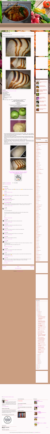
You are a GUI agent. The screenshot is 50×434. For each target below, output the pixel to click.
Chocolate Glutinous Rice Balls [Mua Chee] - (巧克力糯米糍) (42, 335)
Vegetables (37, 257)
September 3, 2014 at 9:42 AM (8, 230)
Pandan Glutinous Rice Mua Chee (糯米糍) (41, 325)
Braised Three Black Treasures (41, 316)
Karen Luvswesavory (7, 198)
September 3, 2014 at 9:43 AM (8, 234)
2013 (38, 364)
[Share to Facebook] (16, 182)
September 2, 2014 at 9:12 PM (8, 200)
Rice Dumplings (38, 234)
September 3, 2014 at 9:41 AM (8, 226)
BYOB (37, 159)
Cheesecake (37, 162)
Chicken (37, 163)
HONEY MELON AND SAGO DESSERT (42, 101)
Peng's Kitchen (36, 417)
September (39, 315)
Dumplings (37, 183)
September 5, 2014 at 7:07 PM (8, 246)
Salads (37, 237)
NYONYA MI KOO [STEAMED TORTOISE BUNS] (42, 98)
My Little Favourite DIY (23, 172)
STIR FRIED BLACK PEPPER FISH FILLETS (42, 86)
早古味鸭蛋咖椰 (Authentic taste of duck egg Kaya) (41, 413)
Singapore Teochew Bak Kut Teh (41, 329)
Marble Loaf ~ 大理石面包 (40, 407)
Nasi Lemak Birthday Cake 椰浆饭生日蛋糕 (41, 423)
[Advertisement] (41, 44)
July (38, 355)
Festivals (37, 190)
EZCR (37, 189)
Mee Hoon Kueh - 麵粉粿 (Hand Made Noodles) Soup (42, 105)
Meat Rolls (37, 207)
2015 (38, 309)
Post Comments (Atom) (20, 271)
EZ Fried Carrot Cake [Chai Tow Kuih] (41, 323)
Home (18, 266)
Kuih (36, 203)
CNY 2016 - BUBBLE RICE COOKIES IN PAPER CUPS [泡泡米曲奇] (43, 90)
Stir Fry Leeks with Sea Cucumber (41, 352)
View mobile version (18, 268)
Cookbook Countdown (39, 169)
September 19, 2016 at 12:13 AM (8, 255)
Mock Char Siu (40, 319)
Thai (36, 253)
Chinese (37, 166)
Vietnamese (37, 260)
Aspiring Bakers (38, 149)
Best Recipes (37, 153)
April (38, 359)
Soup (37, 243)
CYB (37, 177)
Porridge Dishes (38, 226)
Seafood (37, 240)
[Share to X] (15, 182)
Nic (4, 252)
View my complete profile (5, 406)
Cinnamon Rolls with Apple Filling (41, 343)
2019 (38, 304)
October (39, 314)
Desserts (37, 179)
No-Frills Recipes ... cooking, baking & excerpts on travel (39, 406)
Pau (36, 220)
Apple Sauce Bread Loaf (41, 350)
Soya (36, 244)
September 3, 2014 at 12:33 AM (8, 205)
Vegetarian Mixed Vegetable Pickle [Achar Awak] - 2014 (41, 321)
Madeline (5, 188)
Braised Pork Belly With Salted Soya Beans (42, 345)
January (39, 363)
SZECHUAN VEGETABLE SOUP (43, 82)
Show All (47, 427)
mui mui (5, 240)
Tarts (36, 251)
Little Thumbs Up (38, 204)
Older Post (32, 266)
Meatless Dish (38, 209)
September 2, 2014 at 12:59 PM (8, 196)
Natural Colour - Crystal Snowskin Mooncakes (41, 347)
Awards (37, 150)
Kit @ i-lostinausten (7, 202)
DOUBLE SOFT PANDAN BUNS (43, 94)
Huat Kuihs (37, 200)
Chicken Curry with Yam (41, 341)
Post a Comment (6, 262)
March (39, 360)
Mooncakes (37, 214)
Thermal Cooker (38, 254)
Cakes (37, 160)
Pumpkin (37, 231)
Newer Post (4, 266)
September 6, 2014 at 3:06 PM (8, 250)
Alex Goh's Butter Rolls (41, 337)
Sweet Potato (37, 250)
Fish (36, 193)
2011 (38, 367)
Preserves (37, 227)
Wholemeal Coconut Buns (41, 340)
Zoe (4, 207)
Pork (36, 224)
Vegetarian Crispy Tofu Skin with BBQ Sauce (41, 318)
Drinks (37, 182)
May (38, 358)
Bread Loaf (37, 156)
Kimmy (5, 219)
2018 (38, 305)
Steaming (37, 247)
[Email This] (14, 182)
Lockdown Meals (38, 206)
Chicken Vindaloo (40, 333)
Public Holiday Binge (40, 401)
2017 (38, 306)
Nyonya (37, 217)
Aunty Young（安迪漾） (37, 411)
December (39, 311)
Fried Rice (37, 194)
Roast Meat (37, 236)
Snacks (37, 241)
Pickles (37, 223)
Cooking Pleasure (10, 3)
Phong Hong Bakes (36, 400)
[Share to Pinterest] (17, 182)
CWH (37, 176)
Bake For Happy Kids (16, 172)
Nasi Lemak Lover (36, 422)
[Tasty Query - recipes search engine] (20, 401)
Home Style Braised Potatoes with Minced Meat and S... (41, 339)
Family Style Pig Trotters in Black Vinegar (42, 109)
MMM (37, 213)
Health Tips (37, 197)
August (39, 354)
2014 (38, 310)
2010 (38, 368)
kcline (34, 432)
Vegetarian (37, 258)
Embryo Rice (37, 186)
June (38, 356)
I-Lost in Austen (20, 173)
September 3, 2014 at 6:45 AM (8, 217)
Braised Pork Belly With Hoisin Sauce (42, 327)
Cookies (37, 170)
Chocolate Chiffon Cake (41, 330)
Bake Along (37, 152)
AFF (36, 146)
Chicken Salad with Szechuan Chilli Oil (41, 349)
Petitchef (37, 221)
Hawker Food (38, 196)
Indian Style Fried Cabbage (41, 332)
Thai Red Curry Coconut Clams (41, 417)
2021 (38, 301)
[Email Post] (12, 182)
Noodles (37, 216)
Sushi (37, 248)
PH (4, 194)
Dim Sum (37, 180)
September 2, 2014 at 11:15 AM (8, 192)
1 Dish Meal (37, 145)
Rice (36, 233)
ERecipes (37, 187)
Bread (37, 155)
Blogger (39, 432)
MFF (36, 210)
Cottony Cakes (38, 172)
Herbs (37, 199)
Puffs (37, 230)
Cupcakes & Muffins (38, 173)
